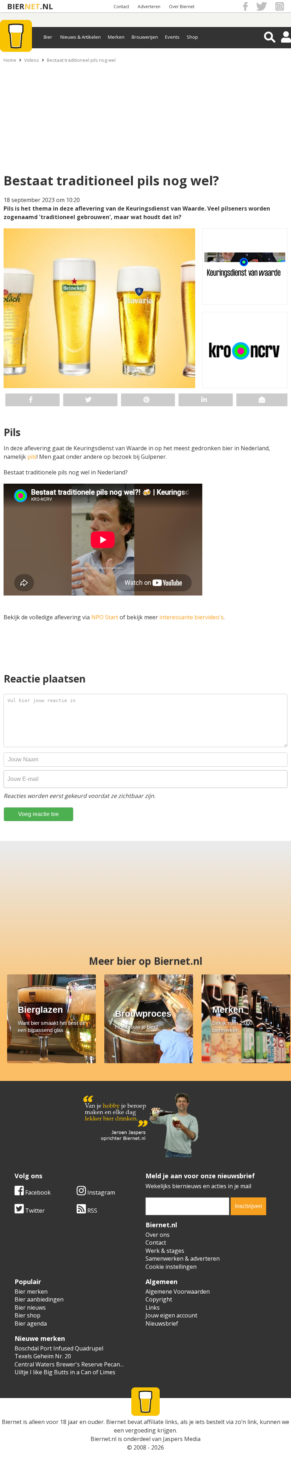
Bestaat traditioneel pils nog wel (81, 60)
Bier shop (27, 1315)
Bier (48, 37)
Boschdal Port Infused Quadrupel (59, 1348)
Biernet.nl (103, 1439)
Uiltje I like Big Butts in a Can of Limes (65, 1372)
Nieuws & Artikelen (80, 37)
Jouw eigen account (171, 1315)
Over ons (158, 1235)
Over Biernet (181, 7)
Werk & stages (165, 1251)
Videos (31, 60)
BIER (15, 6)
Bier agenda (31, 1323)
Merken (116, 37)
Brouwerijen (145, 37)
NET (32, 6)
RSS (91, 1210)
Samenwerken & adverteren (183, 1258)
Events (172, 37)
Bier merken (31, 1291)
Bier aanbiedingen (39, 1299)
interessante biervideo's (191, 617)
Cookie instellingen (171, 1267)
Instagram (100, 1192)
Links (153, 1307)
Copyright (159, 1299)
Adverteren (149, 7)
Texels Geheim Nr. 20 (43, 1356)
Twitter (34, 1210)
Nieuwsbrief (162, 1323)
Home (10, 60)
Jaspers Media (182, 1439)
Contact (121, 7)
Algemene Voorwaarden (178, 1291)
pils (32, 457)
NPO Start (104, 617)
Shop (192, 37)
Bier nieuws (30, 1307)
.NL (46, 6)
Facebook (37, 1192)
